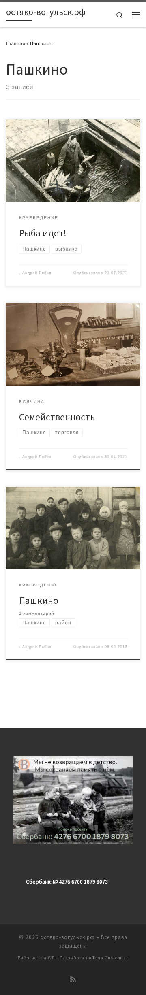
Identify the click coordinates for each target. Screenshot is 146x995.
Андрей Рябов (37, 273)
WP (51, 958)
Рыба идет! (43, 233)
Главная (15, 43)
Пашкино (38, 600)
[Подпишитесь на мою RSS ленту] (73, 979)
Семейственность (57, 417)
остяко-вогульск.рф (67, 937)
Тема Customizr (110, 958)
